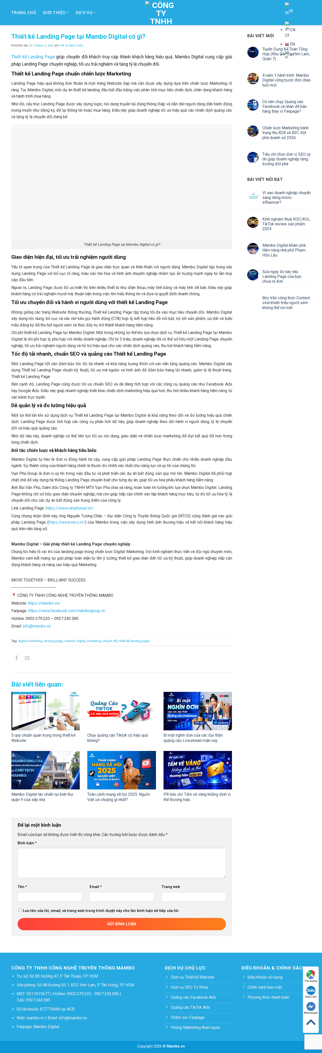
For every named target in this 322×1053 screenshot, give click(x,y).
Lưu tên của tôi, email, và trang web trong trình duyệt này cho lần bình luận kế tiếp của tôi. (101, 911)
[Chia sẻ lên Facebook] (17, 659)
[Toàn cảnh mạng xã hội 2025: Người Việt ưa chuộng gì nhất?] (121, 770)
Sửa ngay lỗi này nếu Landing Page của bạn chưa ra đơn (281, 276)
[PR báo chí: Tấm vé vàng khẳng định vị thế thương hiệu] (198, 770)
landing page (53, 641)
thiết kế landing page (134, 641)
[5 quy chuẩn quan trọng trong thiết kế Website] (45, 711)
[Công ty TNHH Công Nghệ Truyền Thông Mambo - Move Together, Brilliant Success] (161, 12)
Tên (22, 887)
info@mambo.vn (73, 1018)
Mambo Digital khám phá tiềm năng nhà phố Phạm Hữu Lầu (283, 250)
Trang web (171, 887)
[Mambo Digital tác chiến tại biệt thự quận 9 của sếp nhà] (45, 770)
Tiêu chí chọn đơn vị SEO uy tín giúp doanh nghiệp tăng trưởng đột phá (286, 159)
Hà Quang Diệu (72, 45)
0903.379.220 (79, 993)
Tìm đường (310, 981)
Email (96, 887)
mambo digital (75, 641)
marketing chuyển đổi (102, 641)
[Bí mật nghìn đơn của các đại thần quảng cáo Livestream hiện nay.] (198, 711)
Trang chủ (23, 12)
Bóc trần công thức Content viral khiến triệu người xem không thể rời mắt (286, 303)
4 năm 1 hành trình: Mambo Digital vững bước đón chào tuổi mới (286, 80)
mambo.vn (35, 1018)
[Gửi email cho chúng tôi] (27, 659)
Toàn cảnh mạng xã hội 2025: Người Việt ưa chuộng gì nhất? (118, 797)
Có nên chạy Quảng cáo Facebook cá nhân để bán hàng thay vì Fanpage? (284, 106)
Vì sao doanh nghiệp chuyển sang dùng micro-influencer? (286, 197)
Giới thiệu (54, 12)
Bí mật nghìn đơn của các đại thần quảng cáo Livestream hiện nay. (193, 738)
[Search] (306, 31)
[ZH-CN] (290, 29)
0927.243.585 (107, 993)
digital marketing (30, 641)
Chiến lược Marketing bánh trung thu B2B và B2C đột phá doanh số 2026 (285, 132)
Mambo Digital (46, 1026)
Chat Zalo (311, 996)
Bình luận (27, 843)
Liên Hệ (270, 31)
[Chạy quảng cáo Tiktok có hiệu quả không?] (121, 711)
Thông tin (240, 31)
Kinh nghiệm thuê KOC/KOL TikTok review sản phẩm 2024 (286, 224)
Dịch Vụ (84, 12)
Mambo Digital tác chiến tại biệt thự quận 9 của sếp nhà (42, 797)
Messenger (311, 1013)
